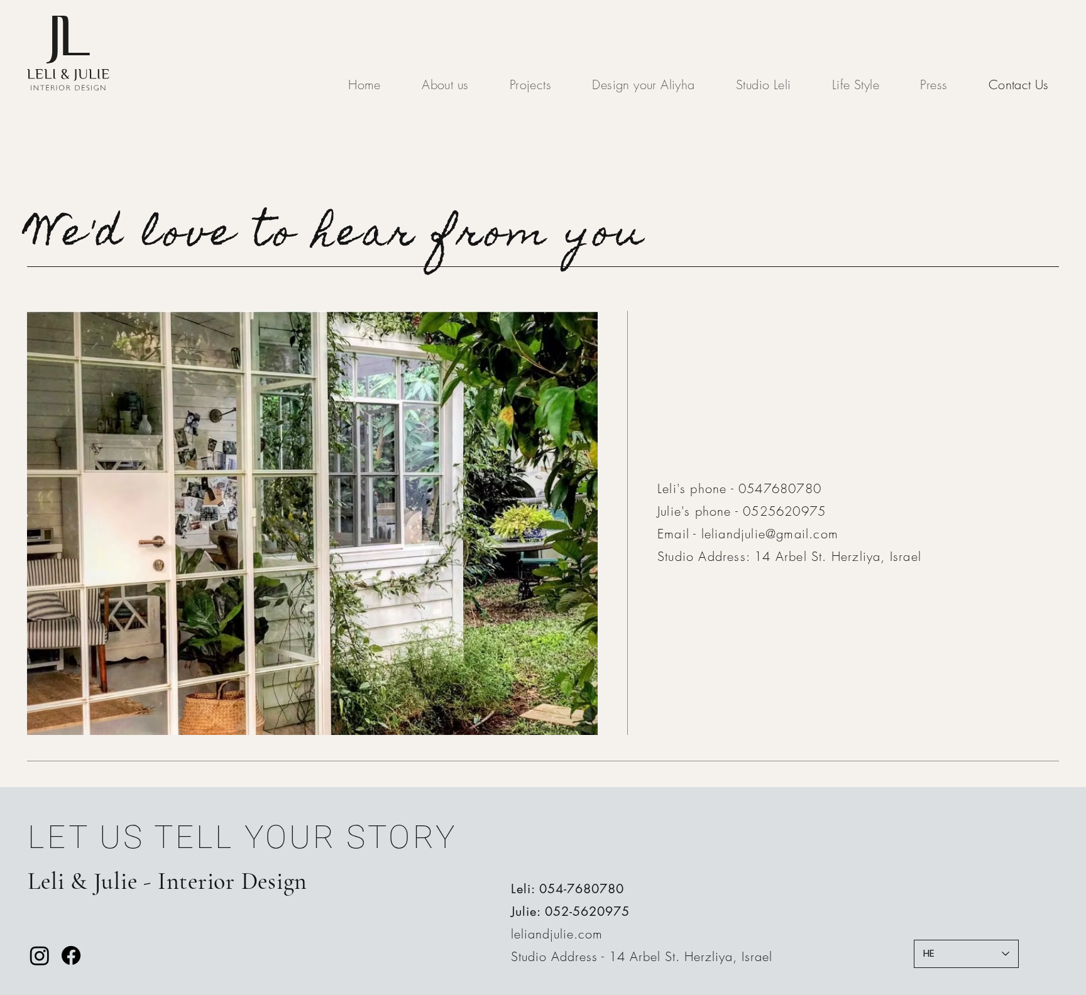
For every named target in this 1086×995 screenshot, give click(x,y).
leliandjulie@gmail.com (769, 533)
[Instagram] (39, 955)
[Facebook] (71, 955)
